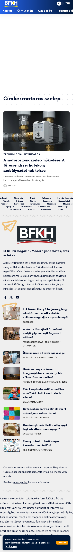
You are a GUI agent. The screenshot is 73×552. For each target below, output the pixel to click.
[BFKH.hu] (11, 3)
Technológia (12, 154)
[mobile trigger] (67, 3)
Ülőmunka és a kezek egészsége (44, 353)
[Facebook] (5, 297)
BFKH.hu (12, 186)
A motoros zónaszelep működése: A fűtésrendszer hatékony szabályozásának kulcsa (34, 165)
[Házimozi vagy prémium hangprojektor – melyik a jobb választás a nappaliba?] (11, 373)
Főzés (38, 434)
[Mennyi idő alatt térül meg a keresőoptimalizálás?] (11, 445)
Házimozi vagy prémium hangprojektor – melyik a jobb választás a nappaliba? (42, 373)
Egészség (28, 322)
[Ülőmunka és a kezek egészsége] (11, 357)
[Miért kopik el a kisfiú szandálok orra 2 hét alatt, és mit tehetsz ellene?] (11, 393)
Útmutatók (32, 154)
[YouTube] (17, 297)
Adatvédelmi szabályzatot (18, 542)
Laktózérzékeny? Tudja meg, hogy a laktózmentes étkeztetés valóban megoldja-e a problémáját (45, 313)
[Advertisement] (36, 52)
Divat (26, 402)
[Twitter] (11, 297)
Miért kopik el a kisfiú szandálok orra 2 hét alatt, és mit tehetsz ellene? (43, 393)
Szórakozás (38, 382)
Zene (64, 382)
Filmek (26, 382)
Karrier (39, 357)
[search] (51, 3)
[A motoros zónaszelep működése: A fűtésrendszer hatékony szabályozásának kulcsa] (36, 131)
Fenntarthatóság (33, 342)
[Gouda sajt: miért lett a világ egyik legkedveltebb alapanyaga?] (11, 429)
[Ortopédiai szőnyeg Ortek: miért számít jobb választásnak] (11, 413)
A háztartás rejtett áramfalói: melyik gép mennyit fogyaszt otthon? (42, 333)
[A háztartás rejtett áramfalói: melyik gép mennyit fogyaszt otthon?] (11, 333)
